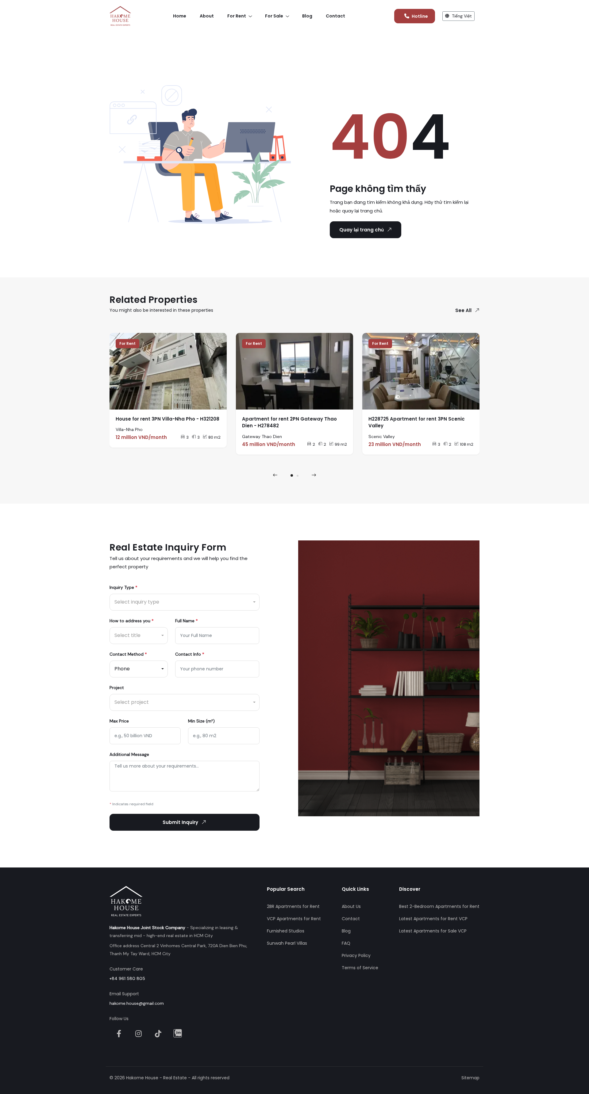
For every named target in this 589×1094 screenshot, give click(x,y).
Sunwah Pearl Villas (287, 943)
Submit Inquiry (180, 822)
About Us (351, 906)
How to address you (132, 620)
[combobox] (185, 602)
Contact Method (128, 654)
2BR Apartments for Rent (293, 906)
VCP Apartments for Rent (294, 919)
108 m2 (466, 444)
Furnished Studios (285, 931)
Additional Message (129, 754)
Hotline (420, 16)
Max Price (119, 721)
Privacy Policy (356, 955)
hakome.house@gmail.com (137, 1003)
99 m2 (341, 444)
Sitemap (470, 1078)
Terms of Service (360, 968)
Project (117, 687)
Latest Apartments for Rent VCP (433, 919)
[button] (292, 475)
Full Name (186, 620)
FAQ (346, 943)
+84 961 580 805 (127, 978)
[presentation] (275, 475)
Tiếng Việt (461, 16)
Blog (346, 931)
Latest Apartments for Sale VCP (433, 931)
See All (463, 310)
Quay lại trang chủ (361, 230)
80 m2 (214, 437)
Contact (351, 919)
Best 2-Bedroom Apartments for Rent (439, 906)
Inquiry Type (123, 587)
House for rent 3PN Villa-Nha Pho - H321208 (167, 419)
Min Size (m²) (201, 721)
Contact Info (189, 654)
